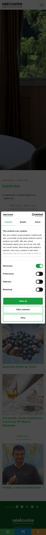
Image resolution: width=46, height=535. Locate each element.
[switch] (39, 274)
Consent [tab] (8, 222)
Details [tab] (23, 222)
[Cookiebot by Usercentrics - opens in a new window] (32, 215)
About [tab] (38, 222)
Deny (23, 318)
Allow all (23, 301)
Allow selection (23, 309)
